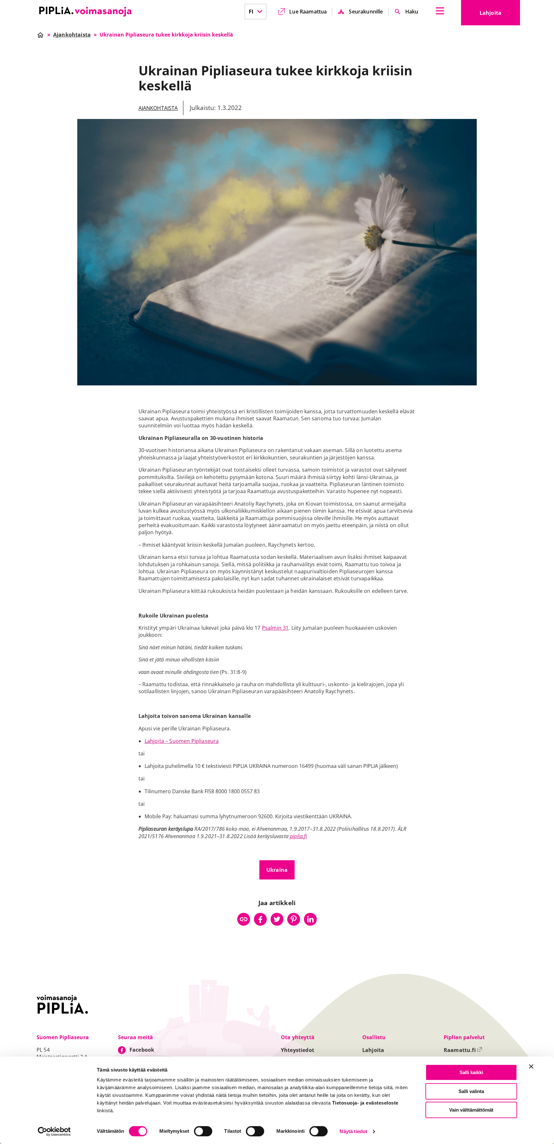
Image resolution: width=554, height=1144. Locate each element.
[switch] (203, 1131)
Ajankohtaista (158, 108)
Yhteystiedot (297, 1050)
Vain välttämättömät (471, 1110)
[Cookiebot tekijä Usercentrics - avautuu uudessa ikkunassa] (54, 1131)
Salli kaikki (471, 1072)
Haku (411, 11)
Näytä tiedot (353, 1131)
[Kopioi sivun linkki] (243, 919)
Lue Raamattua (308, 11)
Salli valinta (471, 1091)
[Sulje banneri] (531, 1066)
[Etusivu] (85, 11)
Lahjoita (500, 14)
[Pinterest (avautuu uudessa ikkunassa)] (293, 919)
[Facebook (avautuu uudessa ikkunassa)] (260, 919)
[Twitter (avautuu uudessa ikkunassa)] (277, 919)
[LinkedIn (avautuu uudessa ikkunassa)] (310, 919)
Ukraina (277, 869)
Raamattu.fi (463, 1050)
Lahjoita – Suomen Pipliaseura (182, 740)
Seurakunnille (366, 11)
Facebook (142, 1049)
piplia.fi (298, 836)
